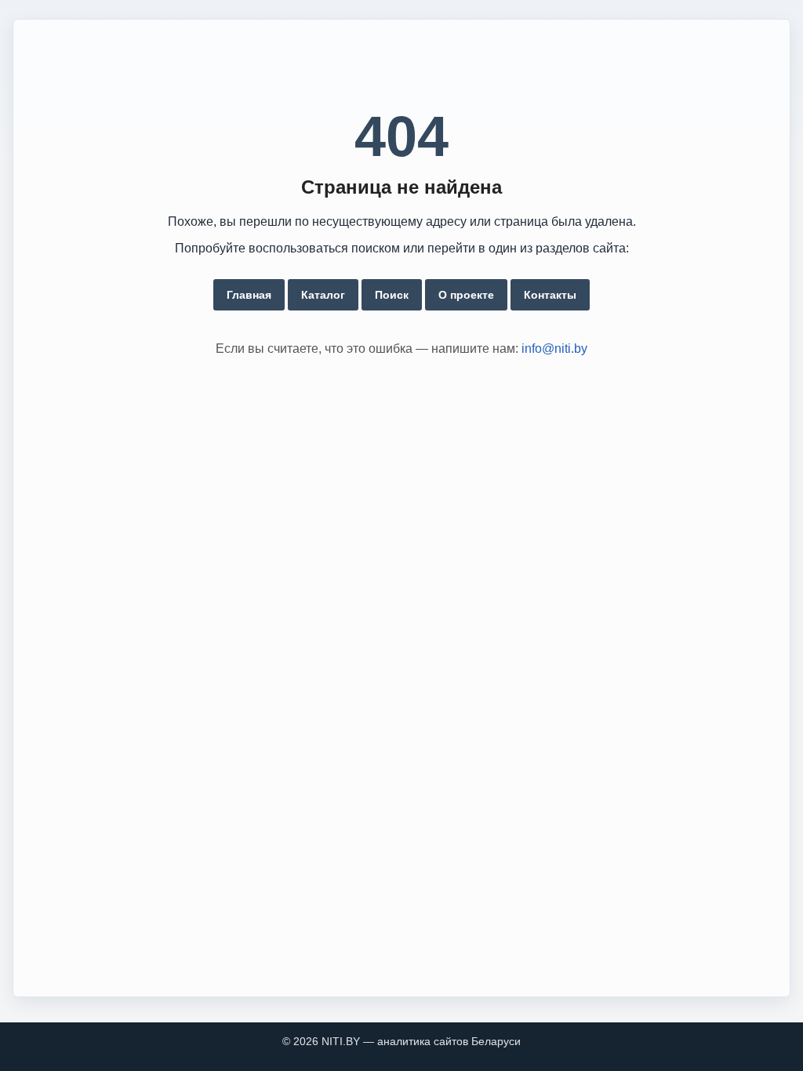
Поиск (392, 295)
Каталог (323, 295)
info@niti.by (554, 348)
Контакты (550, 295)
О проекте (466, 295)
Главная (249, 295)
